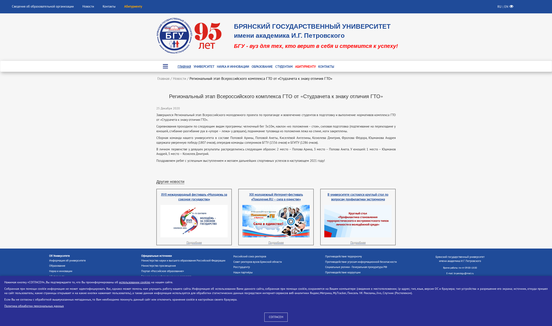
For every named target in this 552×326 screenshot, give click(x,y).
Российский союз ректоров (249, 256)
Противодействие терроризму (343, 256)
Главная (184, 67)
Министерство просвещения (158, 266)
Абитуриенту (305, 67)
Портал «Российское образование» (162, 271)
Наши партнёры (243, 272)
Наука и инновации (233, 67)
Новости (88, 6)
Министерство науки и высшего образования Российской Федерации (183, 260)
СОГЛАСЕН (276, 317)
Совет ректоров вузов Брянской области (257, 262)
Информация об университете (67, 260)
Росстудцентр (241, 267)
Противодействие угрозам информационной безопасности (361, 262)
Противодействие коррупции (343, 272)
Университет (204, 67)
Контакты (109, 6)
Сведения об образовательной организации (43, 6)
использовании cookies (134, 282)
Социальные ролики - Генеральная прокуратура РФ (356, 267)
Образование (262, 67)
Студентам (284, 67)
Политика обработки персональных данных (34, 306)
